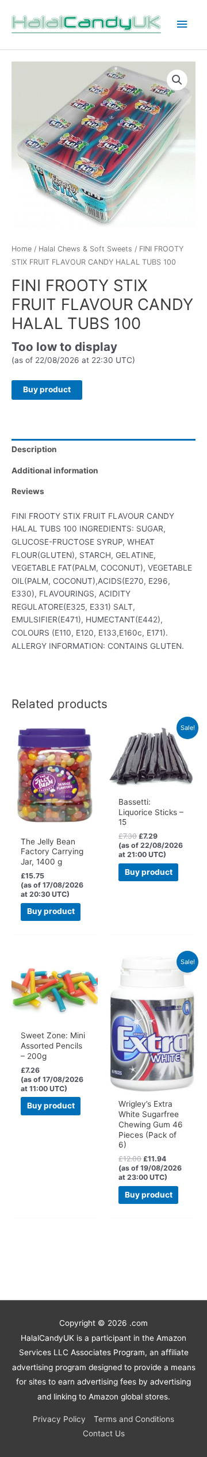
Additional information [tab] (55, 470)
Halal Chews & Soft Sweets (85, 248)
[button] (177, 80)
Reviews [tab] (28, 491)
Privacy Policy (59, 1419)
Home (22, 248)
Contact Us (104, 1433)
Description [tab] (34, 449)
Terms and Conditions (134, 1419)
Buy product (47, 389)
